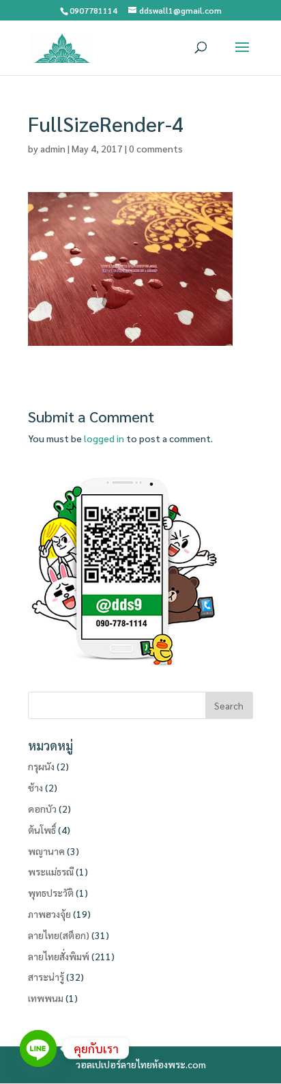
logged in (104, 438)
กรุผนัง (41, 766)
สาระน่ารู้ (46, 977)
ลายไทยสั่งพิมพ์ (58, 956)
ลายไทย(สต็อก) (58, 935)
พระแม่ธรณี (51, 871)
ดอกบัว (42, 808)
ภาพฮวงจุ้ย (49, 914)
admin (52, 148)
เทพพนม (45, 998)
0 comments (156, 148)
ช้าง (35, 787)
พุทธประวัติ (51, 892)
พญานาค (46, 851)
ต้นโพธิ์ (42, 830)
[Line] (38, 1048)
